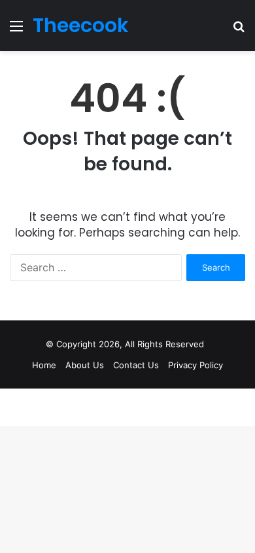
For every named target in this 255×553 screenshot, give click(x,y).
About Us (84, 365)
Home (44, 365)
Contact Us (136, 365)
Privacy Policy (195, 365)
